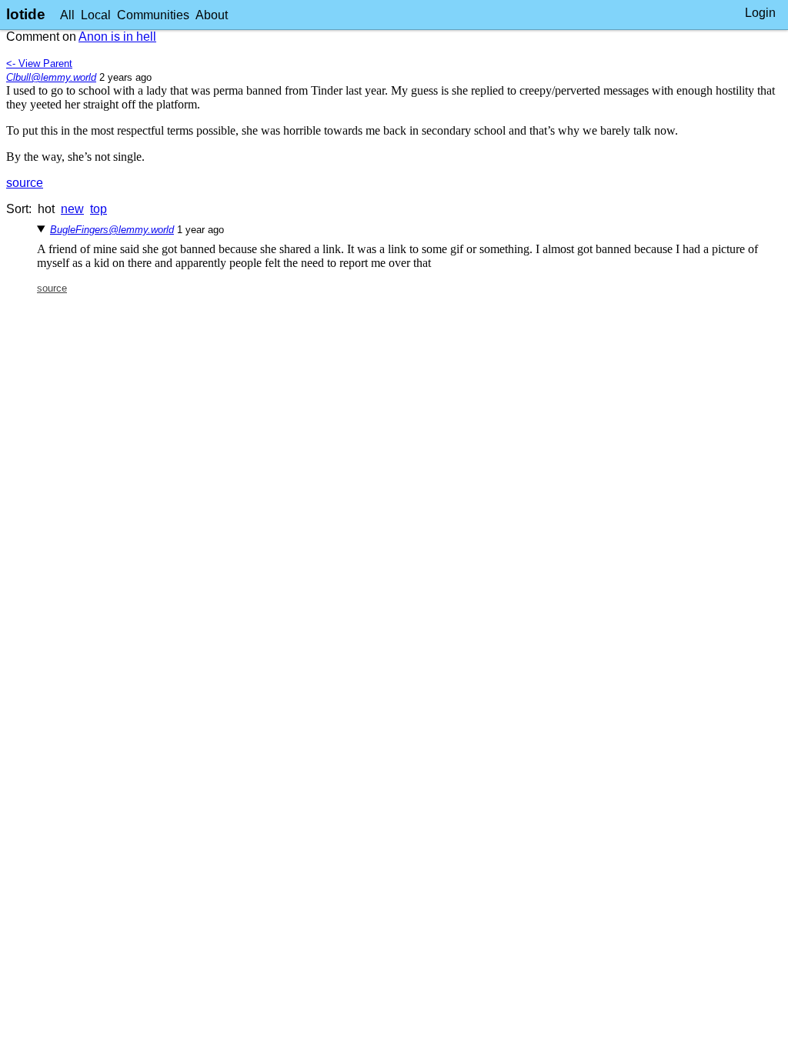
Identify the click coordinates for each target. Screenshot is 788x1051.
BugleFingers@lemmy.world (112, 229)
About (211, 15)
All (67, 15)
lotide (25, 14)
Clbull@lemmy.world (51, 77)
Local (96, 15)
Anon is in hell (117, 36)
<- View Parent (39, 63)
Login (760, 12)
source (24, 182)
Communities (153, 15)
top (98, 208)
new (72, 208)
